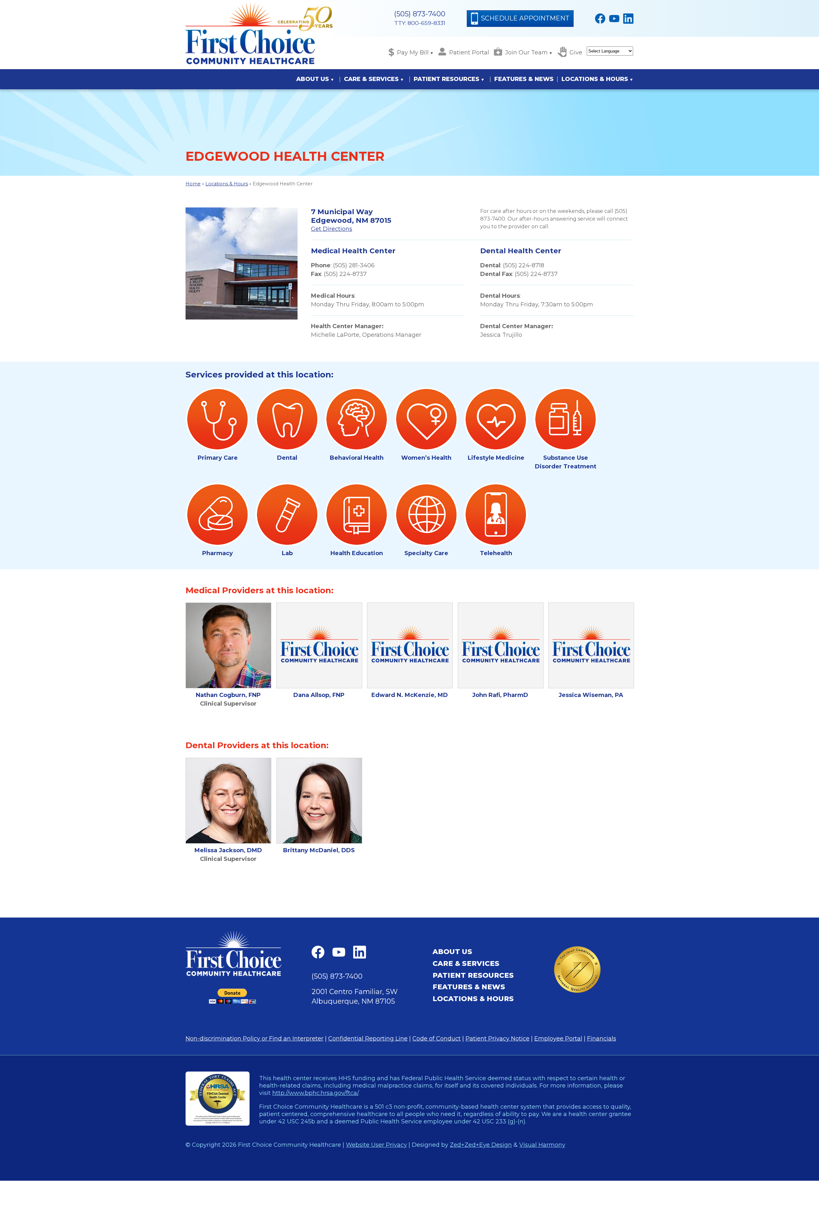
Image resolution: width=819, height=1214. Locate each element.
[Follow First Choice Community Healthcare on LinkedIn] (628, 18)
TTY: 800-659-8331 (419, 23)
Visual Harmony (542, 1144)
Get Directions (331, 228)
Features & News (523, 79)
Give (575, 52)
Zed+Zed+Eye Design (481, 1144)
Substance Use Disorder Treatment (565, 462)
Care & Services (371, 79)
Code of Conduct (436, 1038)
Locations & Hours (594, 79)
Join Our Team (526, 52)
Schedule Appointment (525, 18)
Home (193, 184)
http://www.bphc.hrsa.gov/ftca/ (315, 1093)
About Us (312, 79)
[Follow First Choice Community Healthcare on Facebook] (600, 18)
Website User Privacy (376, 1144)
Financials (601, 1038)
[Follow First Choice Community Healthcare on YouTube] (614, 18)
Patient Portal (469, 52)
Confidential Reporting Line (368, 1038)
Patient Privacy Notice (497, 1038)
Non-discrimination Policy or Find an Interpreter (254, 1038)
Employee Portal (558, 1038)
